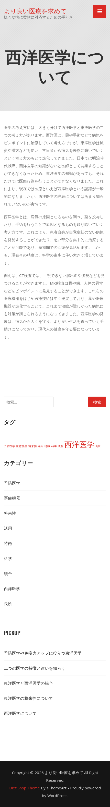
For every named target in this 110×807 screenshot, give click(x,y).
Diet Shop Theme (24, 787)
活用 (40, 446)
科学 (54, 446)
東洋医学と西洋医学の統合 (28, 683)
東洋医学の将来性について (28, 698)
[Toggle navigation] (99, 11)
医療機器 (21, 446)
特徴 (47, 446)
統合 (60, 446)
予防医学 (9, 446)
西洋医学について (20, 713)
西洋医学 (79, 444)
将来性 (32, 446)
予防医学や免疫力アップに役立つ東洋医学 (43, 653)
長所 (98, 446)
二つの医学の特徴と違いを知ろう (34, 668)
